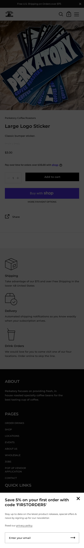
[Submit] (73, 537)
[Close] (78, 499)
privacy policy (24, 525)
